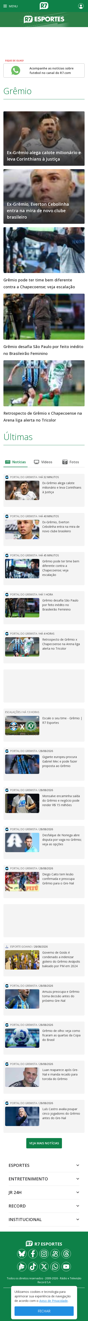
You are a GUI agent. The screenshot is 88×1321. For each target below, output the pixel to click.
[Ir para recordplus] (21, 1266)
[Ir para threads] (66, 1253)
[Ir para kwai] (55, 1253)
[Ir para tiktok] (33, 1266)
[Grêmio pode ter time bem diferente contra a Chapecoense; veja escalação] (44, 249)
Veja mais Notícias (44, 1143)
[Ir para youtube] (66, 1266)
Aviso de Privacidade (53, 1301)
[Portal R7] (44, 5)
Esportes (19, 1165)
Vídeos (46, 462)
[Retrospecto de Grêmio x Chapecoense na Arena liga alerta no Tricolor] (44, 382)
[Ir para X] (44, 1266)
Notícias (19, 462)
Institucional (25, 1219)
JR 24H (15, 1192)
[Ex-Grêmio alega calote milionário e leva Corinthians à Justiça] (44, 138)
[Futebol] (44, 19)
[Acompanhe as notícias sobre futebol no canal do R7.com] (16, 70)
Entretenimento (28, 1179)
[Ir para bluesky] (21, 1253)
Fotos (74, 462)
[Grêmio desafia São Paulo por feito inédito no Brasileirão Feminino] (44, 316)
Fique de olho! (14, 60)
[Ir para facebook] (33, 1253)
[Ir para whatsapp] (55, 1266)
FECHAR (44, 1311)
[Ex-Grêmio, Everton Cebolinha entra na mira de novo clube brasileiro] (44, 196)
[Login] (81, 6)
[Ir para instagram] (44, 1253)
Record (17, 1206)
